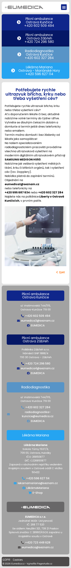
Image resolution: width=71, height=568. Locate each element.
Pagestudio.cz (44, 563)
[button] (64, 7)
